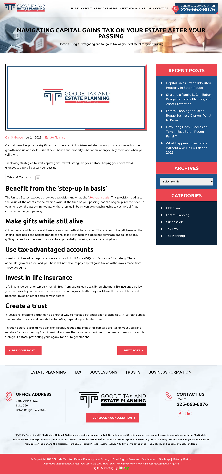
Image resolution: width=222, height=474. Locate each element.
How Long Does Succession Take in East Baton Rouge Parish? (187, 131)
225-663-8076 (198, 9)
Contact (161, 8)
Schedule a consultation (112, 417)
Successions (103, 372)
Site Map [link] (164, 459)
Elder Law (173, 208)
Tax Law (172, 229)
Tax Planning (175, 236)
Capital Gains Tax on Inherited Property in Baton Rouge (188, 85)
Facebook (180, 413)
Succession (174, 222)
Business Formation (170, 372)
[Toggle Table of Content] (36, 178)
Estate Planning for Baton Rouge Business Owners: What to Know (188, 115)
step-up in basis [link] (98, 197)
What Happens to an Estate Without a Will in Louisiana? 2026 (186, 148)
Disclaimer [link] (148, 459)
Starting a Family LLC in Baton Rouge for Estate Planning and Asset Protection (188, 99)
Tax (77, 372)
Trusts (132, 372)
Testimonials (131, 8)
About (87, 8)
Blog (147, 8)
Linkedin (188, 413)
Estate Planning (55, 137)
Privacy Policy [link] (182, 459)
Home (75, 8)
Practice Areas (106, 8)
